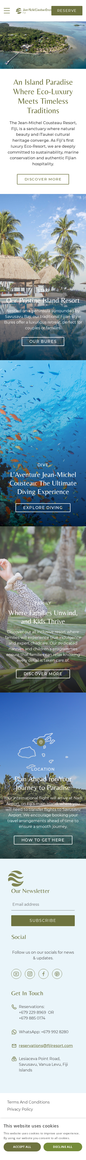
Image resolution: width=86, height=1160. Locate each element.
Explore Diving (43, 507)
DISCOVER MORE (43, 179)
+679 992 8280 (55, 1032)
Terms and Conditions (28, 1102)
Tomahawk (41, 1129)
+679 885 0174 (32, 1018)
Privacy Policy (20, 1109)
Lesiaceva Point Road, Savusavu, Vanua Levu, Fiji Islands (43, 1064)
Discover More (43, 674)
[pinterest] (57, 974)
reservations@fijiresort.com (46, 1045)
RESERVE (67, 10)
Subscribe (43, 920)
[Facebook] (43, 974)
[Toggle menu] (7, 10)
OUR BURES (43, 341)
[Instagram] (30, 974)
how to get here (43, 840)
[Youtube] (16, 974)
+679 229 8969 (32, 1012)
